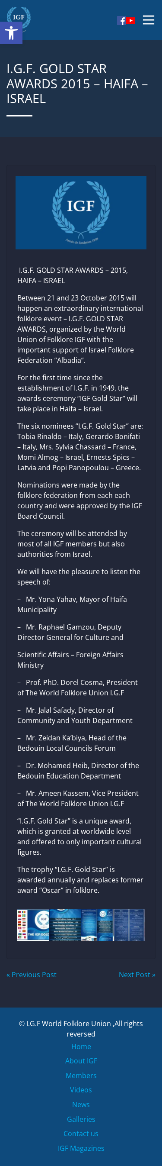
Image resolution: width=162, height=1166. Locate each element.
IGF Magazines (81, 1148)
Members (81, 1075)
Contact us (81, 1133)
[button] (11, 33)
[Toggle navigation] (148, 19)
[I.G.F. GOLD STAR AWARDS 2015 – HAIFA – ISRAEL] (81, 210)
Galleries (81, 1119)
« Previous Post (31, 974)
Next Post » (137, 974)
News (81, 1104)
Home (81, 1046)
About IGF (81, 1061)
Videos (81, 1090)
